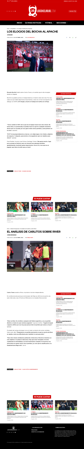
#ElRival (58, 119)
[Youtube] (15, 11)
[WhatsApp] (13, 11)
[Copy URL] (75, 37)
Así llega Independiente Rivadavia (63, 121)
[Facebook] (7, 11)
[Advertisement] (66, 50)
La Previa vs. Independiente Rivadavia (39, 215)
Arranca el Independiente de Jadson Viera (65, 99)
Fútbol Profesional (61, 131)
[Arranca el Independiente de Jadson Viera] (18, 207)
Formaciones (59, 97)
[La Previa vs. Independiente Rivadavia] (42, 207)
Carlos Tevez (17, 171)
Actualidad (13, 28)
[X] (11, 11)
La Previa (58, 108)
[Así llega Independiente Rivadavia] (66, 207)
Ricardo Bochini (26, 171)
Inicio (8, 28)
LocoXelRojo (31, 37)
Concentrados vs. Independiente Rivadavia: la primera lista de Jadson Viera (65, 134)
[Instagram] (9, 11)
